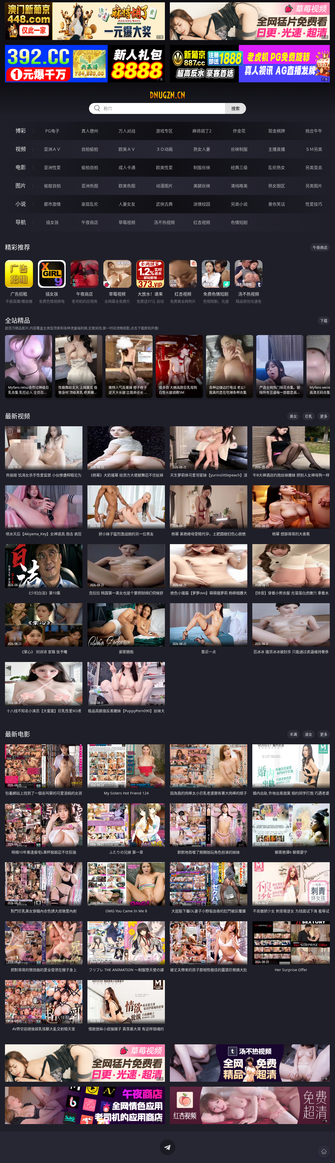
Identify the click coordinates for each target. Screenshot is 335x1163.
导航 (20, 222)
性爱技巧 (313, 204)
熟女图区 (276, 186)
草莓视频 (127, 222)
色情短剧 (239, 222)
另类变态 (313, 167)
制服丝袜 (201, 167)
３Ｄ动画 (164, 149)
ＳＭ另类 (313, 149)
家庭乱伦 (89, 204)
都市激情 (52, 204)
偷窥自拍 (52, 186)
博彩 (20, 130)
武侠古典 (164, 204)
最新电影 (17, 734)
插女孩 (52, 222)
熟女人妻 (201, 149)
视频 (20, 149)
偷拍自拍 (89, 167)
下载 (323, 320)
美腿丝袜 (201, 186)
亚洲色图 (89, 186)
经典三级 (239, 167)
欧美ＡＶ (127, 149)
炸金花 (239, 131)
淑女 (308, 734)
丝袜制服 (239, 149)
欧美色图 (127, 186)
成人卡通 (127, 167)
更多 (323, 416)
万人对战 (127, 131)
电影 (20, 167)
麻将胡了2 (201, 131)
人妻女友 (127, 204)
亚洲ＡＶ (52, 149)
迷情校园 (201, 204)
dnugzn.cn (167, 95)
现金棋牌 (276, 131)
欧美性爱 (164, 167)
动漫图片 (164, 186)
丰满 (293, 734)
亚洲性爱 (52, 167)
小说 (20, 204)
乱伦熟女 (276, 167)
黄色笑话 (276, 204)
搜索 (235, 108)
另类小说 (239, 204)
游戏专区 (164, 131)
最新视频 (17, 416)
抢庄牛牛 (313, 131)
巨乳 (308, 416)
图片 (20, 185)
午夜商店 (89, 222)
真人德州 (89, 131)
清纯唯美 (239, 186)
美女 (293, 416)
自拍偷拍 (89, 149)
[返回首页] (323, 1151)
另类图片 (313, 186)
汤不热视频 (164, 222)
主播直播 (276, 149)
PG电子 (52, 131)
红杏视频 (201, 222)
